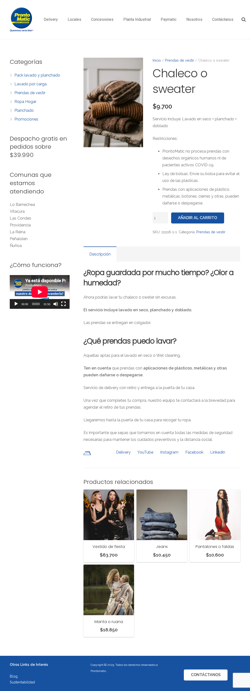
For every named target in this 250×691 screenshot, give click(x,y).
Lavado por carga (30, 84)
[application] (40, 292)
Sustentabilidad (22, 682)
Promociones (26, 119)
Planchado (24, 110)
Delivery (123, 452)
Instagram (169, 452)
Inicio (157, 60)
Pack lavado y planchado (37, 75)
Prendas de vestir (179, 60)
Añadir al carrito (197, 217)
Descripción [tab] (100, 254)
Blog (14, 676)
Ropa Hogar (25, 101)
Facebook (194, 452)
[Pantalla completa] (63, 303)
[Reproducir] (16, 303)
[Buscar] (243, 19)
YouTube (145, 452)
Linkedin (217, 452)
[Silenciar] (55, 303)
